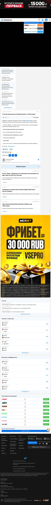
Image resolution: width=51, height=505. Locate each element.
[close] (42, 23)
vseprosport (6, 20)
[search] (39, 20)
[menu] (49, 20)
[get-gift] (42, 20)
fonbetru (25, 252)
